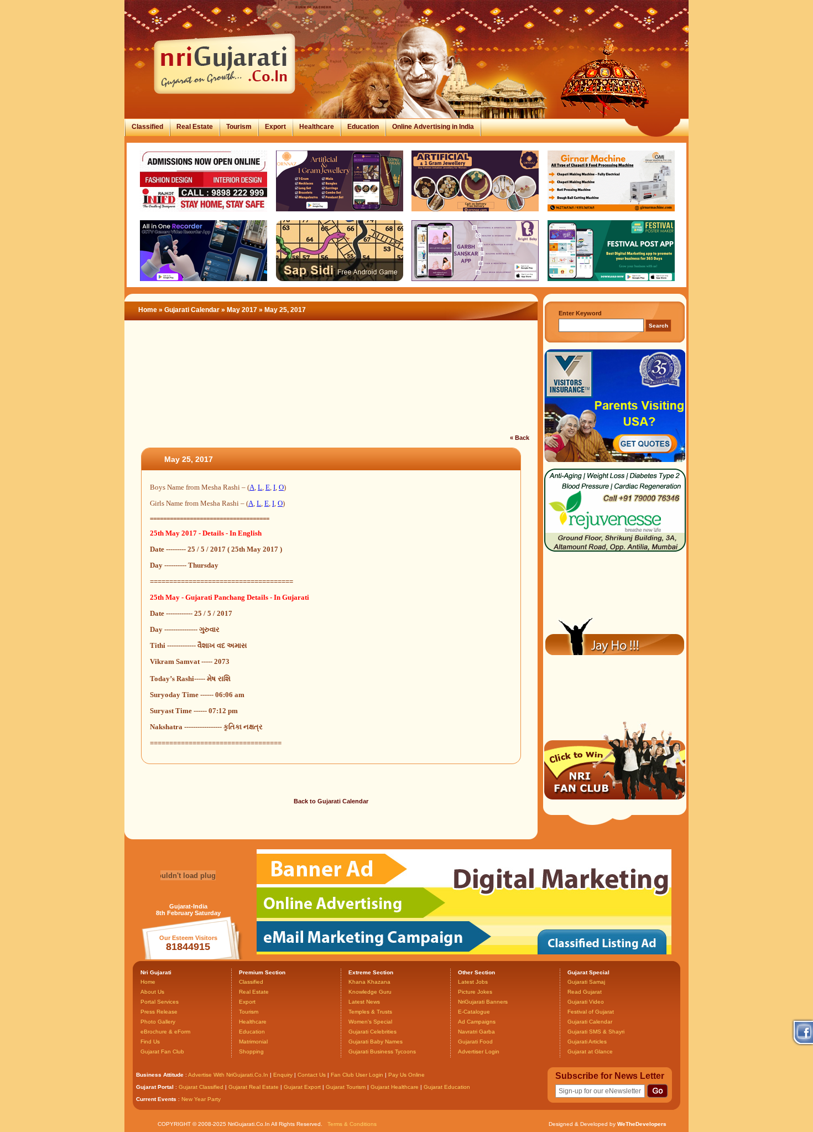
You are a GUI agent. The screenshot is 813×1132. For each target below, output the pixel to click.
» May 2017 (240, 310)
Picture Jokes (475, 992)
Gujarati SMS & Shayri (595, 1032)
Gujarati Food (475, 1041)
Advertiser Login (478, 1051)
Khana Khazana (369, 982)
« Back (519, 437)
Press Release (159, 1012)
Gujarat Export (302, 1087)
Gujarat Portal (155, 1087)
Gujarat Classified (201, 1087)
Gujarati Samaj (586, 982)
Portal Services (159, 1002)
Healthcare (316, 127)
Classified (147, 127)
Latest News (364, 1002)
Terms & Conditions (352, 1124)
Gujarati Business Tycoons (382, 1051)
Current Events (156, 1099)
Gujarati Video (585, 1002)
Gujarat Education (447, 1087)
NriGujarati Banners (483, 1002)
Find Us (150, 1041)
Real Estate (194, 127)
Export (275, 127)
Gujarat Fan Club (162, 1051)
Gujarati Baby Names (375, 1041)
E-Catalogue (474, 1012)
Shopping (251, 1051)
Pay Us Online (406, 1075)
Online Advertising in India (433, 127)
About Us (152, 992)
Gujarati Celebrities (372, 1032)
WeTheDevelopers (641, 1124)
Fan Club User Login (357, 1075)
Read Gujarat (584, 992)
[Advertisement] (331, 384)
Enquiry (283, 1075)
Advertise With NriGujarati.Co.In (228, 1075)
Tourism (239, 127)
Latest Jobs (473, 982)
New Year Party (201, 1099)
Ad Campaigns (477, 1022)
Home (147, 310)
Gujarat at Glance (590, 1051)
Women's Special (370, 1022)
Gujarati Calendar (192, 310)
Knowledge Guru (370, 992)
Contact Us (312, 1075)
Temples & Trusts (370, 1012)
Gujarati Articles (587, 1041)
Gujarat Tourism (346, 1087)
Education (363, 127)
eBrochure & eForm (165, 1032)
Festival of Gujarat (590, 1012)
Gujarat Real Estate (253, 1087)
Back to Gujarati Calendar (331, 801)
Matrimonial (253, 1041)
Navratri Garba (476, 1032)
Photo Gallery (157, 1022)
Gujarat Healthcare (395, 1087)
